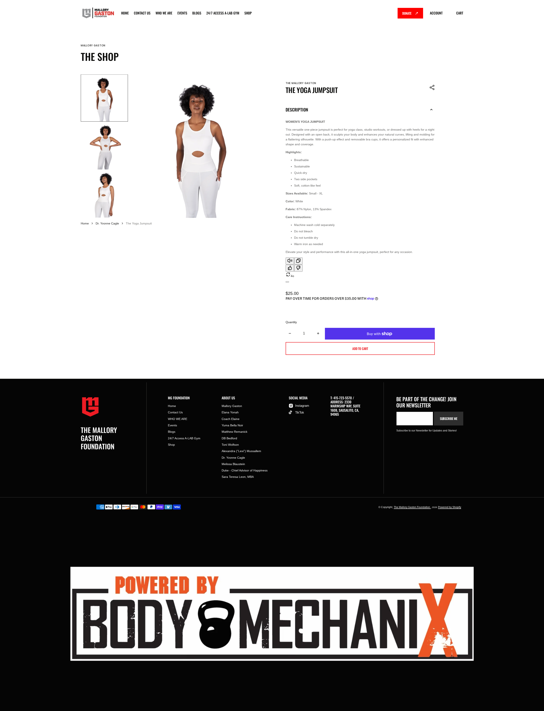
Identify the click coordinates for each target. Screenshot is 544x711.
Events (182, 13)
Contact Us (142, 13)
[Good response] (290, 268)
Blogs (196, 13)
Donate (406, 13)
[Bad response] (298, 268)
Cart (459, 13)
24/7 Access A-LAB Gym (222, 13)
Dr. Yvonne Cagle (107, 223)
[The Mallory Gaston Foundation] (98, 13)
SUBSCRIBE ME (448, 418)
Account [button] (436, 13)
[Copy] (298, 260)
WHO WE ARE (164, 13)
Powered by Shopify (449, 507)
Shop (248, 13)
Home (125, 13)
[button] (432, 87)
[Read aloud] (290, 260)
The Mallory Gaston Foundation (412, 507)
